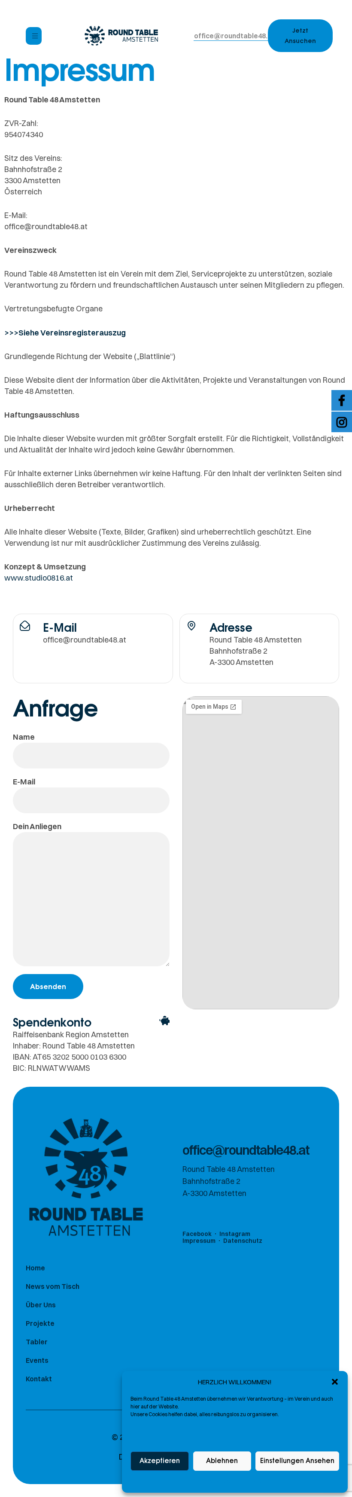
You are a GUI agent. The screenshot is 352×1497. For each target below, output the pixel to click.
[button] (335, 1381)
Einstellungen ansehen (297, 1461)
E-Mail (24, 782)
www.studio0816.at (38, 578)
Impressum (254, 1481)
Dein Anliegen (37, 826)
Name (24, 737)
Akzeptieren (160, 1461)
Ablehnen (222, 1461)
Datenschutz (221, 1481)
